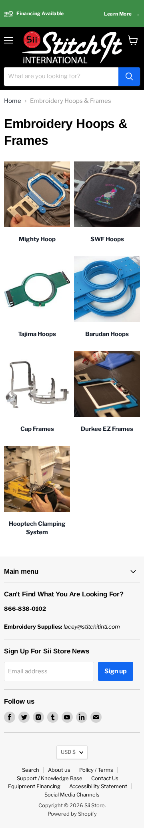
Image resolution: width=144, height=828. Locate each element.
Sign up (115, 671)
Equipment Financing (34, 786)
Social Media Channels (72, 794)
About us (59, 770)
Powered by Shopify (72, 813)
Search (30, 770)
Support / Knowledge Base (49, 778)
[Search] (129, 76)
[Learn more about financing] (72, 14)
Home (12, 101)
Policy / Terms (96, 770)
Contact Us (104, 778)
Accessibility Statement (98, 786)
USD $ (68, 752)
